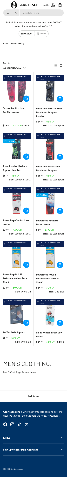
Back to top (33, 396)
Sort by (6, 63)
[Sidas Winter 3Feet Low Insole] (50, 313)
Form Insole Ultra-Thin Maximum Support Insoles (49, 112)
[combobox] (33, 12)
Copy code (43, 33)
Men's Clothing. (17, 44)
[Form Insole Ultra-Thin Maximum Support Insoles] (50, 89)
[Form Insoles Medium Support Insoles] (17, 147)
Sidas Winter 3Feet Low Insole (49, 334)
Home (5, 44)
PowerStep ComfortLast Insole (16, 222)
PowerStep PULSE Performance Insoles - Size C (48, 278)
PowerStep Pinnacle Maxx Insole (47, 222)
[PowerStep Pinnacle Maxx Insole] (50, 201)
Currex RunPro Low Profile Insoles (13, 110)
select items (21, 26)
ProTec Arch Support (14, 332)
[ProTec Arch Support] (17, 313)
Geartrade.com (16, 469)
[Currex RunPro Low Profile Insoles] (17, 89)
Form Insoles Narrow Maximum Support (48, 168)
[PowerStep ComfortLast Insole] (17, 201)
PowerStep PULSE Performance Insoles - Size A (15, 278)
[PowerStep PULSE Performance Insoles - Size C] (50, 255)
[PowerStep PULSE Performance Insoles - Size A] (17, 255)
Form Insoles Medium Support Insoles (15, 168)
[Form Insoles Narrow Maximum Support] (50, 147)
